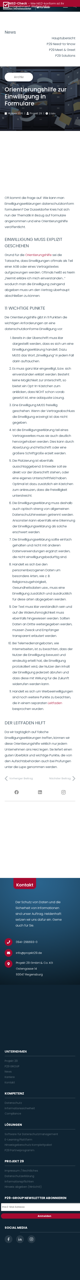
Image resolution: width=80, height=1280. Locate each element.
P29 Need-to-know (61, 44)
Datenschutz (13, 1103)
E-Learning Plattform (18, 1140)
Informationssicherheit (20, 1108)
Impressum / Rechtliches (21, 1171)
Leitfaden (55, 703)
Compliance (13, 1113)
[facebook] (8, 1239)
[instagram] (31, 1239)
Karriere (10, 1077)
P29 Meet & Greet (62, 50)
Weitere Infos (40, 6)
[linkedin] (20, 1239)
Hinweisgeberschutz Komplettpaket (28, 1145)
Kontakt (10, 1082)
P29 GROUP (12, 1066)
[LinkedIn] (40, 792)
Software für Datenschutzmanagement (31, 1134)
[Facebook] (16, 792)
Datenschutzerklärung (19, 1176)
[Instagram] (63, 792)
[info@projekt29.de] (10, 953)
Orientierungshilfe (38, 255)
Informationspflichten (19, 1181)
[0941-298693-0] (10, 942)
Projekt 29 (11, 1061)
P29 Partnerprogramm (19, 1150)
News (8, 1072)
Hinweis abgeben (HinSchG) (23, 1187)
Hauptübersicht (63, 38)
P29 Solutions (65, 55)
